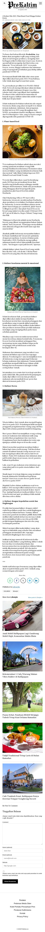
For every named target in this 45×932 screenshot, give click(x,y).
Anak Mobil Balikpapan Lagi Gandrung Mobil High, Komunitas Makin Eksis (21, 634)
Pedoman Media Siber (22, 903)
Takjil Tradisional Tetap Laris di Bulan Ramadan (21, 756)
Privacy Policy (22, 917)
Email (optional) (7, 855)
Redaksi (22, 900)
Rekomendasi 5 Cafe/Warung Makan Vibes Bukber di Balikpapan (20, 675)
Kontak (22, 913)
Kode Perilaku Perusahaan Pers (22, 907)
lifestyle (15, 591)
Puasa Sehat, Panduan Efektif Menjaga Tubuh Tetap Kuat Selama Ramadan (21, 716)
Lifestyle (16, 587)
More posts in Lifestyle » (35, 597)
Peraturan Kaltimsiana (22, 910)
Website (5, 862)
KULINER (7, 591)
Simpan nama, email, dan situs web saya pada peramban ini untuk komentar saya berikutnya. (22, 874)
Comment (5, 822)
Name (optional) (7, 847)
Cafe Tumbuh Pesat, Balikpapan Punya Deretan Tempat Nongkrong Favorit (21, 797)
